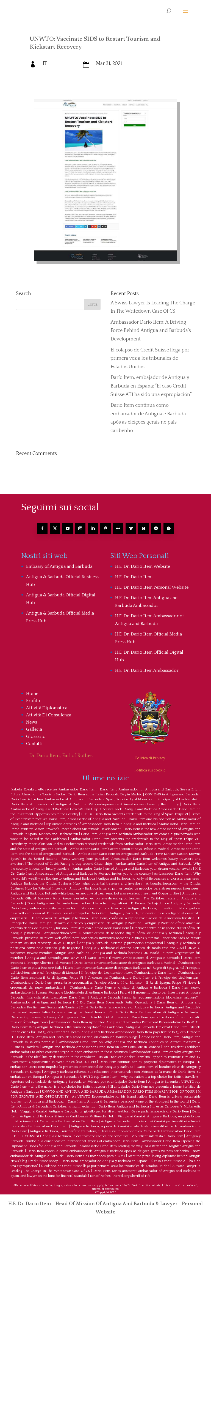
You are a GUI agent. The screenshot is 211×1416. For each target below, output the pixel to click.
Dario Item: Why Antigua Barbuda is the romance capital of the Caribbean (66, 1027)
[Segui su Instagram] (80, 528)
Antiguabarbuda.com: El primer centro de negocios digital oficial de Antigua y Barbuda (113, 933)
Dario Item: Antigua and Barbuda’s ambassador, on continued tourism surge (77, 1037)
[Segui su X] (55, 528)
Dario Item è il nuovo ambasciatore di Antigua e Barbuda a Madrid (124, 963)
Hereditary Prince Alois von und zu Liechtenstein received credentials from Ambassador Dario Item (85, 844)
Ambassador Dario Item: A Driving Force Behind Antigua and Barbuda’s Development (150, 331)
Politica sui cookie (150, 770)
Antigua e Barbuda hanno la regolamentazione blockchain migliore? (144, 997)
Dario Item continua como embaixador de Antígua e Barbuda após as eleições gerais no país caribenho (108, 1151)
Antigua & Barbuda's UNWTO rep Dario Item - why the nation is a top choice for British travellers (123, 1077)
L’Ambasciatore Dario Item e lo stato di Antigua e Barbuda (118, 987)
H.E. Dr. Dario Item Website (142, 566)
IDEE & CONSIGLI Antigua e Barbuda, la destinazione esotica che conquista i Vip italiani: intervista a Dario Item (97, 1136)
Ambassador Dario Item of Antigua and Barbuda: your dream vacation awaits (132, 869)
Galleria (34, 729)
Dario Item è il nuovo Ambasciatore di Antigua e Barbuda (134, 958)
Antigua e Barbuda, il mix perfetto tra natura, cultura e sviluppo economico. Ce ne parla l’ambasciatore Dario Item (115, 1131)
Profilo (33, 700)
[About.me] (143, 528)
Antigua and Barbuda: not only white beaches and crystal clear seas (148, 878)
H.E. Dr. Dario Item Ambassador (147, 670)
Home (32, 693)
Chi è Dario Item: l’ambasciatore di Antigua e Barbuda (121, 1007)
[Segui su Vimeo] (131, 528)
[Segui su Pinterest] (105, 528)
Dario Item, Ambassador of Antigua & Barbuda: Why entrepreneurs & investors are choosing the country (94, 804)
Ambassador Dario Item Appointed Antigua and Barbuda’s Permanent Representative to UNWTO (125, 1022)
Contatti (34, 743)
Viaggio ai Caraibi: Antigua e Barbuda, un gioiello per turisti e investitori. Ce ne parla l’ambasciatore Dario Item (104, 1111)
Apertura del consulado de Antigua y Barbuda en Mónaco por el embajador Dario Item (77, 1082)
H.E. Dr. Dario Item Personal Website (151, 587)
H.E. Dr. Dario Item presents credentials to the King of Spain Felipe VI (134, 814)
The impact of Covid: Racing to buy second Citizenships (70, 864)
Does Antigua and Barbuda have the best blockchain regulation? (77, 903)
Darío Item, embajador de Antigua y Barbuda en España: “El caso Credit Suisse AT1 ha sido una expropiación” (151, 386)
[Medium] (156, 528)
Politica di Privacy (150, 758)
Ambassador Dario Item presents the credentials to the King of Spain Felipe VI (134, 839)
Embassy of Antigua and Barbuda (59, 566)
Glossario (36, 736)
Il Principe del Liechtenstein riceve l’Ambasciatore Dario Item (127, 973)
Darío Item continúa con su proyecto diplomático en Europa (146, 1062)
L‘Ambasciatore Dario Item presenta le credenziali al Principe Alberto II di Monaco (76, 982)
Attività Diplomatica (46, 707)
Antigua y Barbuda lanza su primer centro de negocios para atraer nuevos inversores (134, 888)
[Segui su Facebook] (42, 528)
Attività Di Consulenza (48, 715)
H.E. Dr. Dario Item (133, 576)
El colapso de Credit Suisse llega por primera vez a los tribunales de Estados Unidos (149, 358)
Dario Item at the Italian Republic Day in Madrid (105, 794)
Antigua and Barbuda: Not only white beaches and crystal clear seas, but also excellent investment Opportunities (94, 893)
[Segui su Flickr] (118, 528)
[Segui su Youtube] (67, 528)
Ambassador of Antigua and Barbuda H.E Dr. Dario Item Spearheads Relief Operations (81, 1002)
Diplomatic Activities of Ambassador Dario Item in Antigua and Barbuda (101, 824)
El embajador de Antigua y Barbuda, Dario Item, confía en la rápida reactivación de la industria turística (113, 918)
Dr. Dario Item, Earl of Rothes (61, 756)
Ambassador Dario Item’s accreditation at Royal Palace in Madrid (119, 849)
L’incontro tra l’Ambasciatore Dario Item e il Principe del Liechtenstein (142, 978)
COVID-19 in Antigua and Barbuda (172, 794)
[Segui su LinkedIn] (93, 528)
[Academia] (168, 528)
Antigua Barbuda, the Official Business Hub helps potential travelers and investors (76, 883)
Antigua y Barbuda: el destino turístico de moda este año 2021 (134, 948)
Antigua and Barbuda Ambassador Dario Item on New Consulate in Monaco (101, 1047)
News (31, 722)
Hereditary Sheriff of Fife (131, 1176)
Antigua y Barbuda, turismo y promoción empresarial (121, 943)
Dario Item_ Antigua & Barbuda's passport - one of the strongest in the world (128, 1101)
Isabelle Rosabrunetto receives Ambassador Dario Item (53, 789)
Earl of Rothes (100, 1176)
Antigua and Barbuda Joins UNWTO (55, 958)
